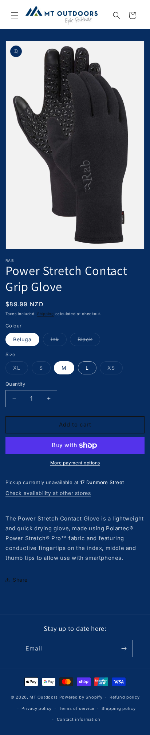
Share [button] (20, 580)
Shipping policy (119, 708)
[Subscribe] (124, 648)
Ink (59, 341)
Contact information (78, 719)
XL (20, 369)
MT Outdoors (43, 697)
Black (89, 341)
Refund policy (124, 697)
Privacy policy (36, 708)
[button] (15, 15)
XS (115, 369)
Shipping (45, 313)
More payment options (75, 462)
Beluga (22, 339)
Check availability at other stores (48, 493)
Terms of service (76, 708)
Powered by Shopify (81, 697)
